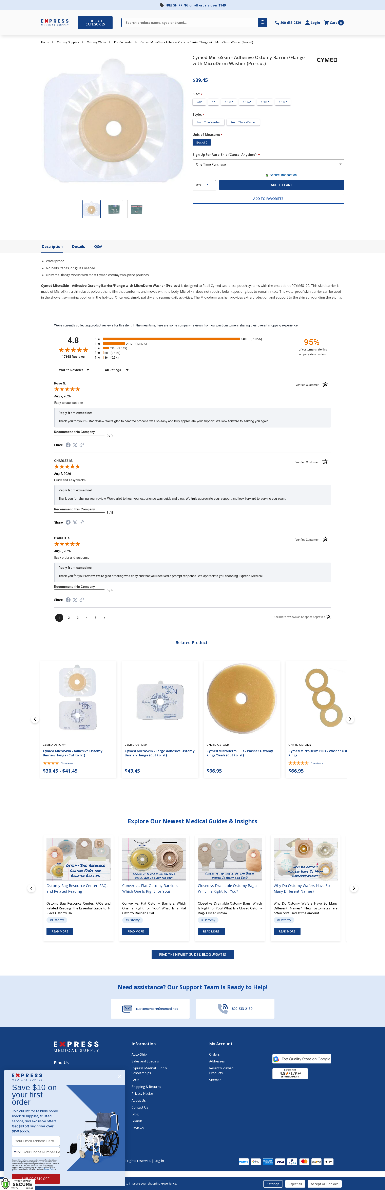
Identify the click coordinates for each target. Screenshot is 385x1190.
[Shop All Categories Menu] (79, 22)
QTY (198, 185)
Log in (159, 1160)
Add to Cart (281, 185)
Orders (214, 1054)
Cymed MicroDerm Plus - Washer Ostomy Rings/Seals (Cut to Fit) (240, 753)
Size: (198, 94)
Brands (137, 1121)
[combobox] (16, 1152)
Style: (199, 114)
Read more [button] (60, 931)
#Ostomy (57, 920)
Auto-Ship (139, 1054)
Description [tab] (52, 246)
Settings (273, 1184)
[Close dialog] (120, 1076)
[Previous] (35, 719)
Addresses (217, 1061)
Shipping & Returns (146, 1086)
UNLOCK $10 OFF (36, 1178)
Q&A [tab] (98, 246)
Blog (135, 1114)
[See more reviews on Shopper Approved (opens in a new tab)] (81, 445)
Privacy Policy (49, 1169)
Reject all (295, 1184)
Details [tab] (78, 246)
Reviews (138, 1128)
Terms (14, 1171)
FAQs (135, 1080)
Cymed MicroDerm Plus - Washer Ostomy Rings (321, 753)
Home (45, 42)
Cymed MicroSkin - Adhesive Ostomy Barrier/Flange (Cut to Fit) (72, 753)
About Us (139, 1100)
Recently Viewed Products (221, 1070)
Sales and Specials (145, 1061)
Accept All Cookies (325, 1184)
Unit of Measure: (208, 134)
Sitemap (215, 1080)
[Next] (350, 719)
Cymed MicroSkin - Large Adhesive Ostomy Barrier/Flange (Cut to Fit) (159, 753)
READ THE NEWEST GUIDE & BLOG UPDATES (192, 954)
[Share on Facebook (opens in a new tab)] (68, 445)
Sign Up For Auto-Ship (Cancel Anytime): (226, 154)
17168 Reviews (77, 357)
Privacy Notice (142, 1093)
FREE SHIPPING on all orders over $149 (196, 5)
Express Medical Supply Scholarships (149, 1070)
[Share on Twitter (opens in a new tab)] (75, 445)
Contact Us (140, 1107)
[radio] (193, 339)
